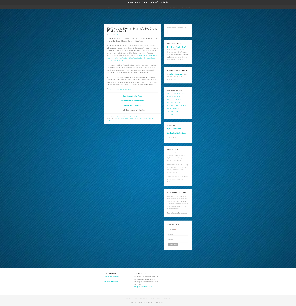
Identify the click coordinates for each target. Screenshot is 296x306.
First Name (170, 234)
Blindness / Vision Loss (119, 118)
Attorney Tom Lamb (173, 102)
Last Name (170, 239)
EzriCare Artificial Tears (132, 96)
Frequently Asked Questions (176, 105)
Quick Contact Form (174, 129)
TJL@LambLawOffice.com (143, 287)
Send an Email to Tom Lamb (176, 133)
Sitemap (170, 114)
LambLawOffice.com (111, 281)
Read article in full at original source (119, 89)
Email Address (172, 229)
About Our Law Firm (174, 99)
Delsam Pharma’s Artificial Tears (132, 101)
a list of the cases (176, 74)
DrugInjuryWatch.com (111, 277)
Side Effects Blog (172, 111)
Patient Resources (173, 108)
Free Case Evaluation (132, 106)
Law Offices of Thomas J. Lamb (148, 2)
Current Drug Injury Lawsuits (176, 93)
